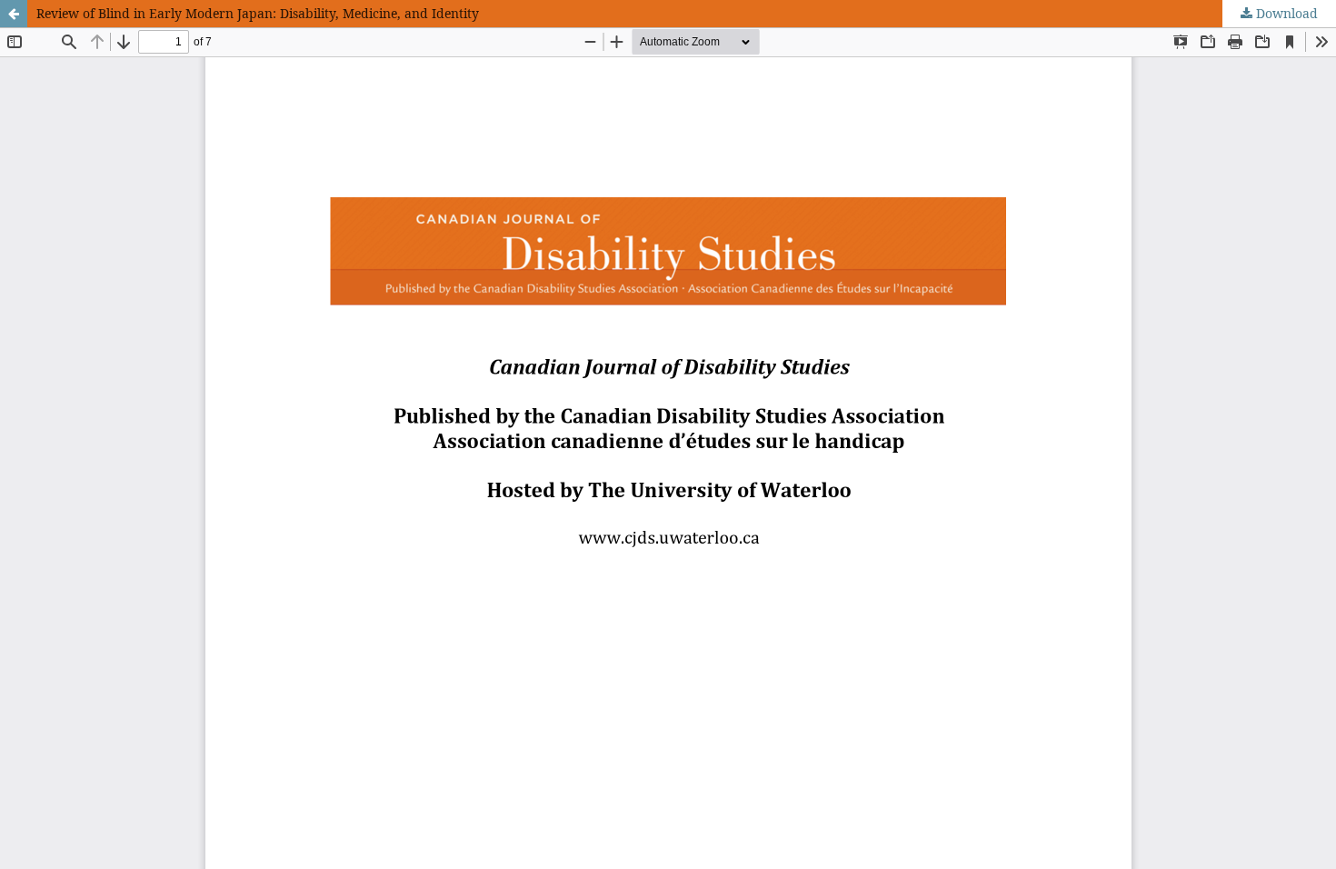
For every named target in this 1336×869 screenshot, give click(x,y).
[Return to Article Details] (13, 13)
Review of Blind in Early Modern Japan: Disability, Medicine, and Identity (257, 13)
